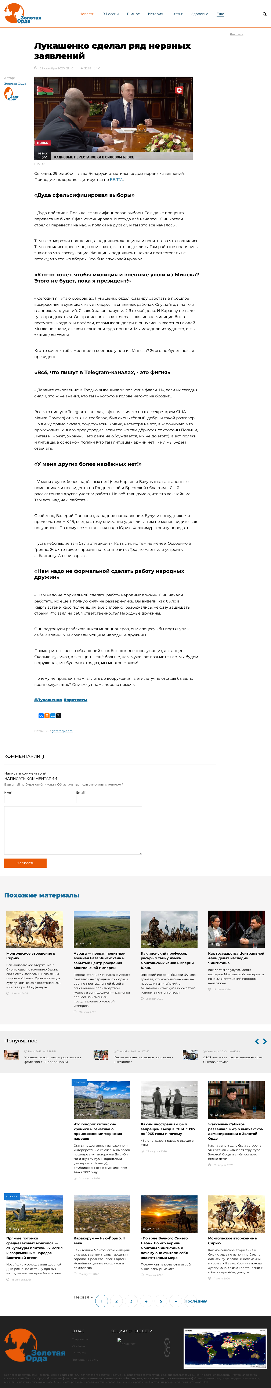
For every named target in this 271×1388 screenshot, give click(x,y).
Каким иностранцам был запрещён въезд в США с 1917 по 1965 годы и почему (168, 1129)
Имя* (8, 792)
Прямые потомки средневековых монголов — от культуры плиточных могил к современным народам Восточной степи (34, 1248)
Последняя (190, 1301)
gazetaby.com (62, 731)
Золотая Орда (15, 83)
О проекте (80, 1339)
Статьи (177, 14)
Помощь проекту (85, 1360)
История (155, 14)
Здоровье (199, 14)
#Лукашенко (48, 699)
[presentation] (257, 1042)
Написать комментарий (25, 773)
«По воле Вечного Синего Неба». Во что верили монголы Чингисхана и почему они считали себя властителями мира (164, 1248)
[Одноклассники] (47, 715)
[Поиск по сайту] (265, 14)
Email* (81, 792)
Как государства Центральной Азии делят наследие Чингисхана (236, 958)
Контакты (79, 1353)
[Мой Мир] (52, 715)
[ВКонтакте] (41, 715)
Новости (86, 14)
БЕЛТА (116, 179)
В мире (133, 14)
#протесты (75, 699)
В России (110, 14)
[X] (58, 715)
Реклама (78, 1346)
